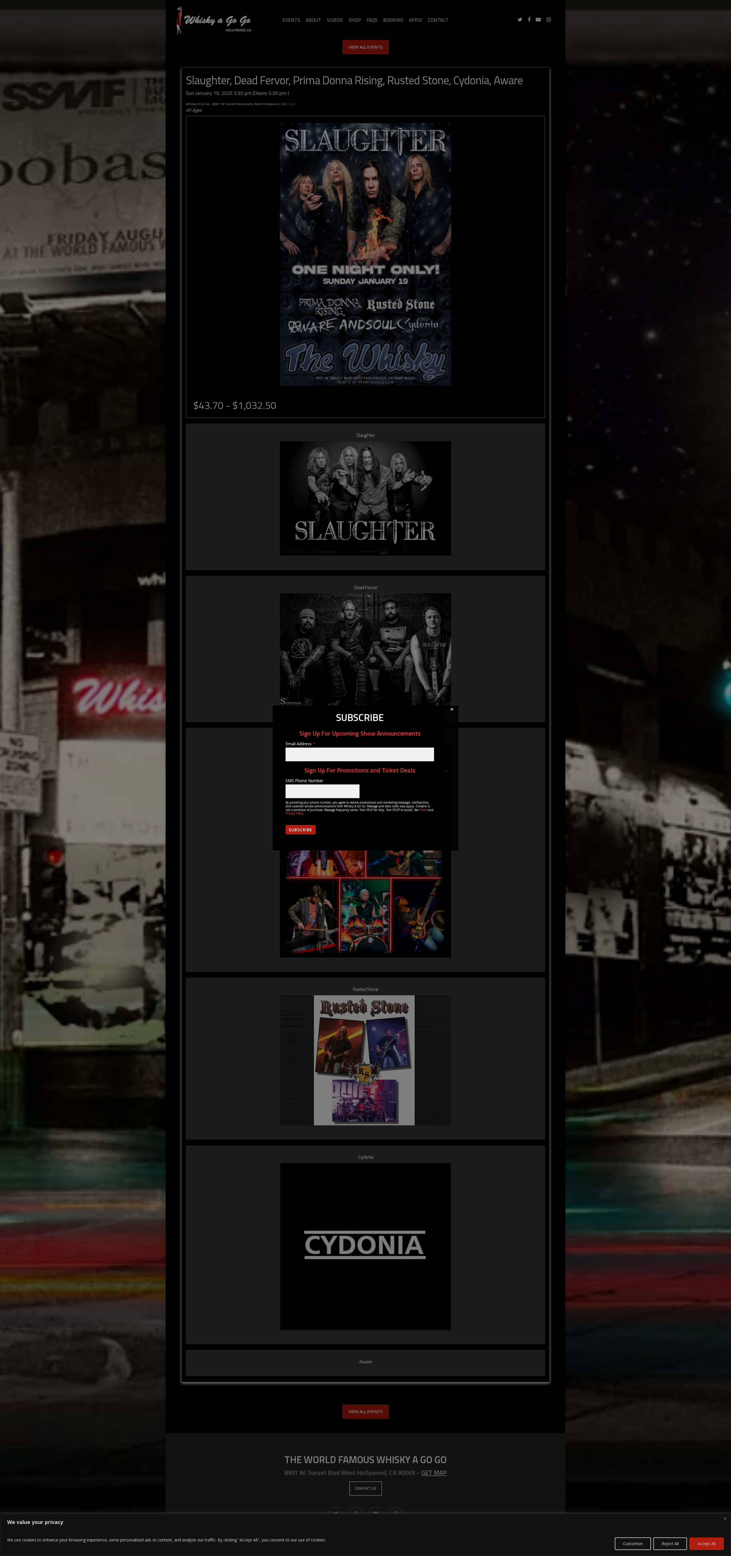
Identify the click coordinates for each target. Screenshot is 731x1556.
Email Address (300, 743)
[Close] (725, 1518)
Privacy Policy (294, 813)
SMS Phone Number (304, 780)
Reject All (670, 1543)
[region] (365, 1534)
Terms (423, 810)
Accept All (707, 1543)
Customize (633, 1543)
